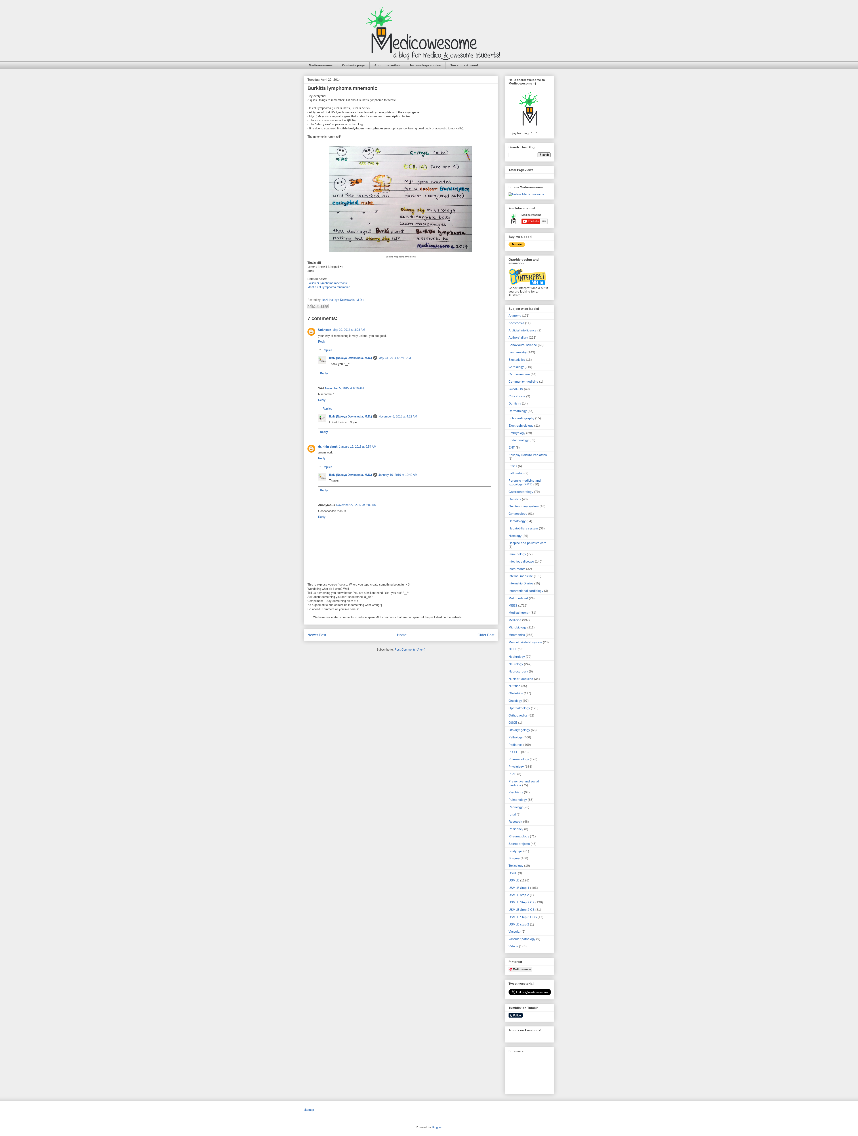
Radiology (516, 807)
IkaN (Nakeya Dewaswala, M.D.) (350, 358)
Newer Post (316, 635)
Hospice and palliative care (528, 543)
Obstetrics (516, 693)
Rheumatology (519, 836)
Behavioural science (523, 345)
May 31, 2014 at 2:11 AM (395, 358)
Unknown (324, 329)
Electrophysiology (521, 425)
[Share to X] (318, 306)
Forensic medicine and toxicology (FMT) (525, 482)
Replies (327, 350)
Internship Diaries (521, 583)
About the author (387, 65)
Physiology (516, 766)
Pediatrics (515, 744)
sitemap (309, 1109)
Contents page (353, 65)
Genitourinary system (524, 506)
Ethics (513, 466)
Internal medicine (521, 576)
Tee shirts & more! (464, 65)
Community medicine (523, 381)
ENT (512, 447)
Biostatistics (517, 359)
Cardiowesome (519, 374)
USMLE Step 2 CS (521, 909)
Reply (322, 341)
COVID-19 (516, 389)
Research (515, 821)
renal (512, 814)
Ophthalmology (519, 708)
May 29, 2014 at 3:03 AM (348, 329)
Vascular (515, 931)
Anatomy (515, 315)
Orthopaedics (518, 715)
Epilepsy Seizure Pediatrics (528, 455)
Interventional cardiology (526, 590)
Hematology (517, 521)
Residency (516, 829)
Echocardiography (521, 418)
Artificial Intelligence (522, 330)
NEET (513, 649)
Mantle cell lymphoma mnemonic (328, 287)
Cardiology (516, 367)
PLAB (512, 774)
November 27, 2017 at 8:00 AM (356, 505)
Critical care (517, 396)
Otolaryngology (519, 730)
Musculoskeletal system (525, 642)
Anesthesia (516, 323)
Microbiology (517, 627)
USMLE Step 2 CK (521, 902)
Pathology (516, 737)
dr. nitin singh (328, 446)
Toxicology (516, 865)
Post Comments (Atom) (410, 649)
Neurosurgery (518, 671)
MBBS (513, 605)
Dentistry (515, 403)
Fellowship (516, 473)
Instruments (517, 569)
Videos (513, 946)
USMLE (514, 880)
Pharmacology (519, 759)
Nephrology (517, 656)
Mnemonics (517, 634)
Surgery (514, 858)
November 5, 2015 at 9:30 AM (344, 388)
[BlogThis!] (313, 306)
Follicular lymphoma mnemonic (327, 283)
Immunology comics (425, 65)
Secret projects (519, 843)
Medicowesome (320, 65)
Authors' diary (518, 337)
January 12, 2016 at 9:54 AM (357, 446)
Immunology (517, 554)
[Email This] (309, 306)
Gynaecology (518, 513)
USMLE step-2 (519, 924)
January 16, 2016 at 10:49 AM (398, 474)
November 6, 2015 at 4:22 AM (398, 416)
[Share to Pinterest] (326, 306)
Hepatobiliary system (523, 528)
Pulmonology (518, 799)
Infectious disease (521, 561)
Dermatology (518, 411)
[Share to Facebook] (322, 306)
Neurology (516, 664)
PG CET (514, 752)
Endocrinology (519, 440)
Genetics (515, 499)
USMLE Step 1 (519, 887)
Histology (515, 535)
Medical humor (519, 612)
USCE (513, 873)
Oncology (515, 700)
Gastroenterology (521, 491)
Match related (518, 598)
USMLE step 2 (519, 895)
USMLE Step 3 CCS (523, 917)
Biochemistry (518, 352)
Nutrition (514, 686)
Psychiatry (516, 792)
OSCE (513, 722)
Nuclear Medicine (521, 679)
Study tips (515, 851)
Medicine (515, 620)
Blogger (437, 1127)
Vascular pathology (522, 939)
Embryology (517, 433)
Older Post (485, 635)
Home (402, 635)
